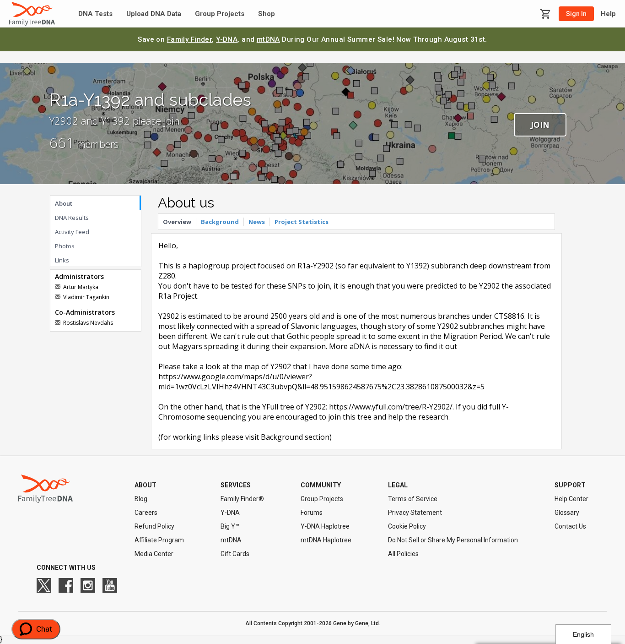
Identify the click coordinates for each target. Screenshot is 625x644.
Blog (141, 499)
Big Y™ (230, 526)
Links (62, 260)
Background (220, 222)
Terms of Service (412, 499)
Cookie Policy (407, 526)
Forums (312, 512)
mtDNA (268, 39)
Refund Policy (154, 526)
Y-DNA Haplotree (325, 526)
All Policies (403, 554)
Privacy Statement (415, 512)
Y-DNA (226, 39)
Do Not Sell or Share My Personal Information (453, 540)
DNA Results (72, 217)
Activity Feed (72, 232)
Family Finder (189, 39)
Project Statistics (302, 222)
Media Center (154, 554)
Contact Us (570, 526)
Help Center (571, 499)
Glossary (567, 512)
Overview (177, 222)
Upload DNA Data (153, 14)
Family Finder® (242, 499)
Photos (65, 246)
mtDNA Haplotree (326, 540)
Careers (146, 512)
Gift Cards (235, 554)
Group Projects (219, 14)
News (256, 222)
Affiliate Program (159, 540)
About (63, 203)
